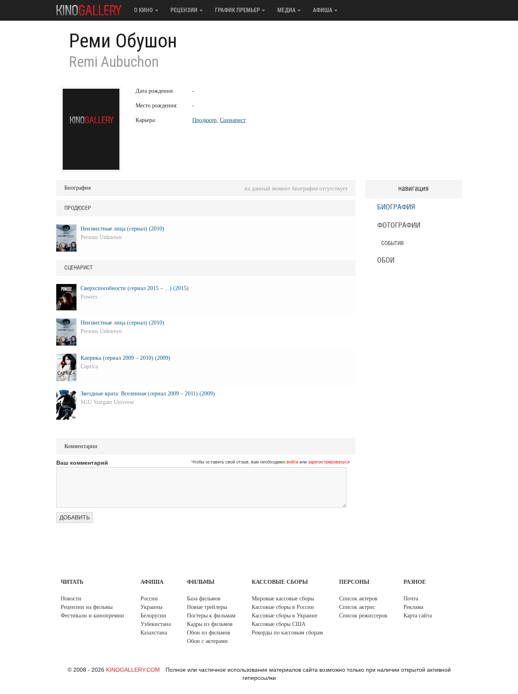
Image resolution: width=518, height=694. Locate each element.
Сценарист (233, 120)
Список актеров (358, 599)
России (149, 599)
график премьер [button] (238, 10)
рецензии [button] (184, 10)
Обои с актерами (207, 641)
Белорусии (153, 616)
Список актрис (357, 607)
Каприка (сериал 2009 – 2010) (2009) (125, 358)
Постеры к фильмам (211, 616)
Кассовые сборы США (279, 624)
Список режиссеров (363, 616)
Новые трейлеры (207, 607)
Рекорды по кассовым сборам (287, 633)
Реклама (413, 607)
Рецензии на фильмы (87, 607)
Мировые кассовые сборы (283, 599)
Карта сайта (417, 616)
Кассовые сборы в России (283, 607)
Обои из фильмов (208, 633)
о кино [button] (144, 10)
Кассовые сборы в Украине (284, 616)
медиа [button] (287, 10)
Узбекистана (155, 624)
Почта (410, 599)
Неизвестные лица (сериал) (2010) (122, 229)
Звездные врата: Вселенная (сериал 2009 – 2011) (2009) (148, 394)
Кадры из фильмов (210, 624)
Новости (71, 599)
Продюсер (204, 120)
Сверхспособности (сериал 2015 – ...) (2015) (135, 288)
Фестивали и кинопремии (92, 616)
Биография (396, 207)
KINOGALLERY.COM (133, 669)
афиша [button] (323, 10)
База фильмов (204, 599)
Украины (151, 607)
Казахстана (153, 633)
